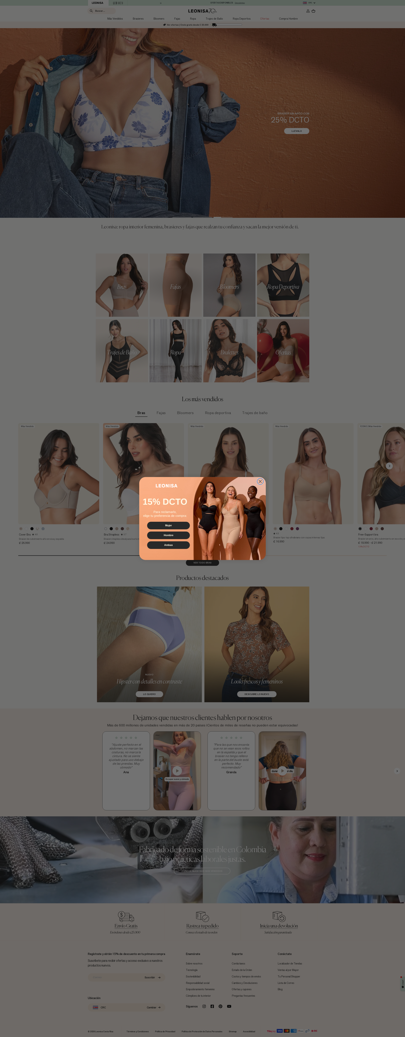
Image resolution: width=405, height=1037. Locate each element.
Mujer (168, 525)
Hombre (168, 535)
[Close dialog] (260, 481)
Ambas (168, 545)
